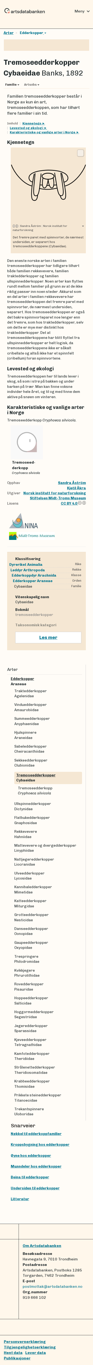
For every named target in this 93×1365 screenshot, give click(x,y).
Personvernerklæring (25, 1341)
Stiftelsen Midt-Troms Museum (58, 498)
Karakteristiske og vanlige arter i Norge (43, 132)
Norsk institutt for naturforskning (54, 493)
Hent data (13, 1352)
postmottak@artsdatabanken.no (53, 1286)
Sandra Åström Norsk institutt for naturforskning (40, 228)
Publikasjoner (17, 1358)
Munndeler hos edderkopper (36, 1166)
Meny (83, 11)
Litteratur (20, 1199)
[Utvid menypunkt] (80, 679)
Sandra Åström (72, 483)
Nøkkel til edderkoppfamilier (36, 1134)
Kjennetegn (32, 123)
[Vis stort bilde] (80, 153)
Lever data (35, 1352)
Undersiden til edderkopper (35, 1188)
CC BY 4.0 (69, 503)
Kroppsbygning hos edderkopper (40, 1144)
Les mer (48, 637)
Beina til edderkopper (30, 1177)
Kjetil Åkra (76, 488)
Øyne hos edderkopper (31, 1155)
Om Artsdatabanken (42, 1245)
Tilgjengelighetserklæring (30, 1347)
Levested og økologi (27, 128)
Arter (9, 33)
